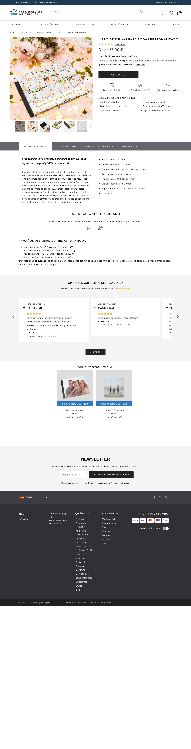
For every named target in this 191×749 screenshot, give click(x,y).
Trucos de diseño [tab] (131, 146)
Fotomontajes (109, 523)
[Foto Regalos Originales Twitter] (160, 497)
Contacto (80, 519)
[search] (141, 11)
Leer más (140, 64)
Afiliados (23, 519)
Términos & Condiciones (76, 602)
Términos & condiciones (81, 540)
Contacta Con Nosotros (168, 2)
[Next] (87, 78)
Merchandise (82, 573)
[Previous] (14, 78)
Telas (105, 543)
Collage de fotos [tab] (66, 146)
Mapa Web (106, 602)
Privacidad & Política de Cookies (85, 548)
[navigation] (34, 497)
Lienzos (106, 531)
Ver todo (95, 352)
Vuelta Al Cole (109, 519)
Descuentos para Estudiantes (84, 579)
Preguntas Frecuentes (81, 525)
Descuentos (81, 562)
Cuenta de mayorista (81, 568)
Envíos (79, 585)
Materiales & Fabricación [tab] (99, 146)
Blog (78, 589)
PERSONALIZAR (118, 75)
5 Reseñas (120, 44)
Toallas (105, 527)
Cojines (106, 539)
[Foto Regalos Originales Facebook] (154, 497)
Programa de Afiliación (82, 556)
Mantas (106, 535)
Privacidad (94, 602)
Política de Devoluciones (82, 532)
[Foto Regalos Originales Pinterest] (166, 497)
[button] (13, 317)
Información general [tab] (36, 146)
